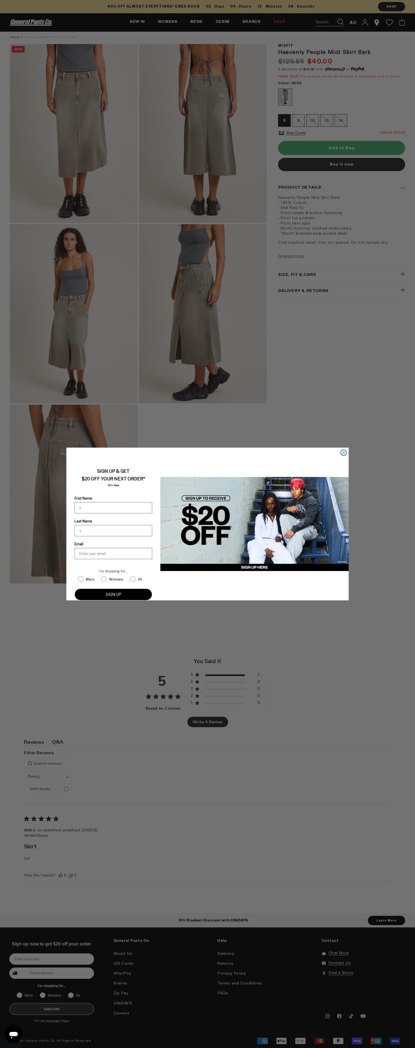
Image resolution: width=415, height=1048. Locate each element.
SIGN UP (113, 594)
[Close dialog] (343, 453)
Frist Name (83, 498)
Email (79, 544)
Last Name (83, 521)
